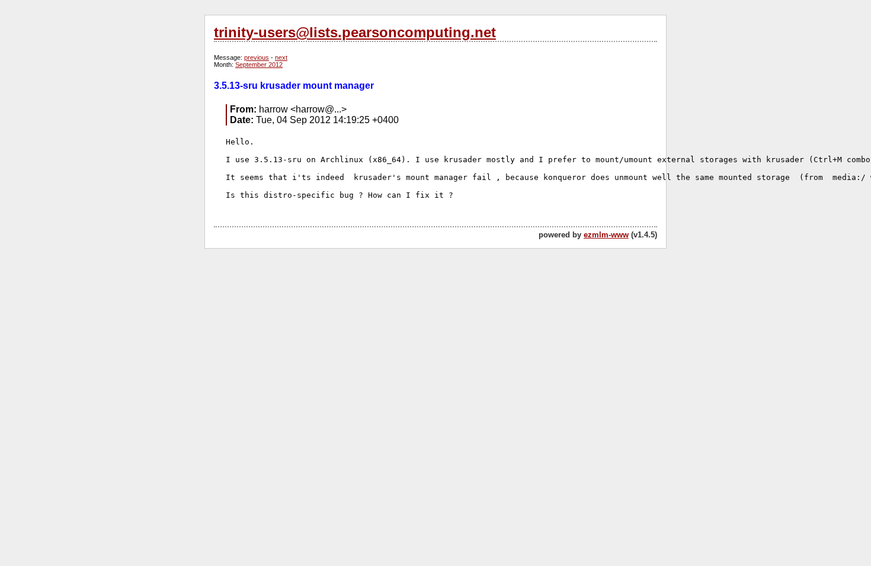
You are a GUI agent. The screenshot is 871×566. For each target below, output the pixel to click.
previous (256, 57)
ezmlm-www (606, 234)
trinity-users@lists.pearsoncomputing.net (355, 32)
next (281, 57)
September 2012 (259, 64)
